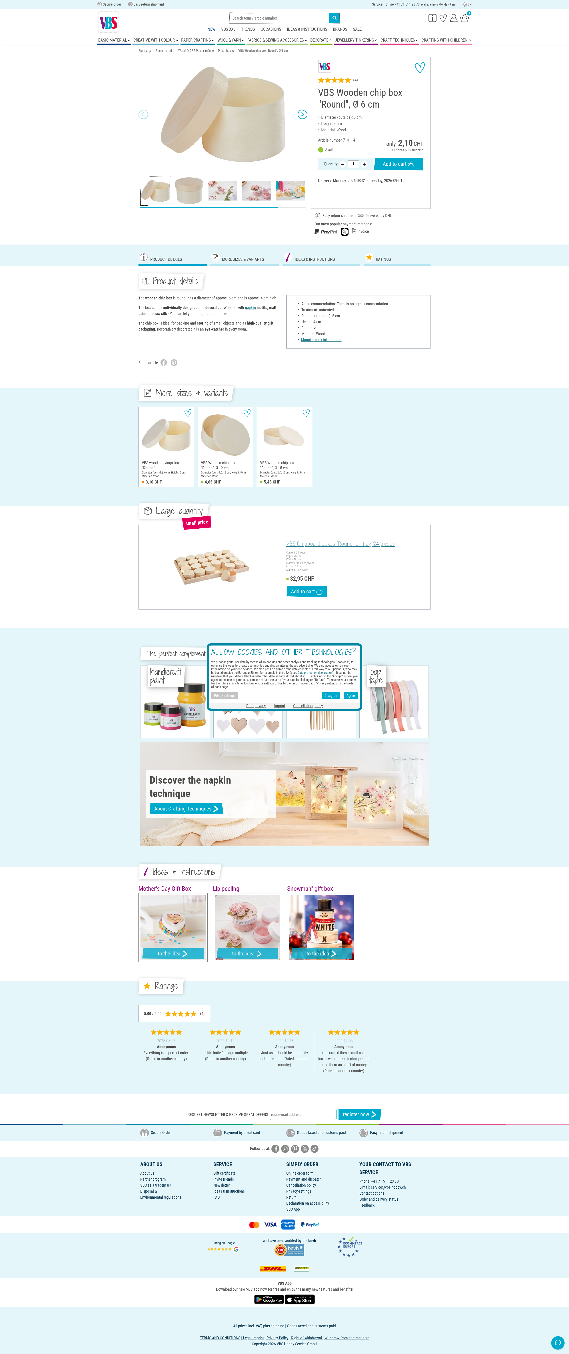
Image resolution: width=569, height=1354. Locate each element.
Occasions (271, 29)
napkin (250, 307)
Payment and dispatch (304, 1179)
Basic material (165, 51)
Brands (340, 29)
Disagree (331, 695)
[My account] (454, 17)
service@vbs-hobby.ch (388, 1187)
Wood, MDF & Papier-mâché (196, 51)
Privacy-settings (298, 1191)
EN (470, 4)
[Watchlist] (443, 17)
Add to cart (395, 164)
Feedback (367, 1205)
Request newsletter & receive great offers (228, 1114)
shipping (417, 150)
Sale (357, 29)
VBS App (293, 1209)
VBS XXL (228, 29)
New (211, 29)
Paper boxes (226, 51)
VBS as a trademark (155, 1185)
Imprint (279, 705)
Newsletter (221, 1185)
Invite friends (223, 1179)
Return (291, 1197)
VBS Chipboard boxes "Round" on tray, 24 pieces (340, 543)
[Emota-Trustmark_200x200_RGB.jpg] (349, 1246)
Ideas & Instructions (307, 29)
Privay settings (224, 695)
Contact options (371, 1193)
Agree (351, 695)
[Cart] (464, 17)
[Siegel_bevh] (289, 1249)
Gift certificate (224, 1173)
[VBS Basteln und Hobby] (108, 22)
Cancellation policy (301, 1185)
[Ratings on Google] (224, 1246)
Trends (248, 29)
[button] (143, 114)
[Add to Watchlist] (419, 67)
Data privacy (256, 705)
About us (147, 1173)
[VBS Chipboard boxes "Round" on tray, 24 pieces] (212, 567)
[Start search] (334, 18)
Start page (145, 51)
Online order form (300, 1173)
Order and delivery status (378, 1199)
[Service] (432, 17)
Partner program (153, 1179)
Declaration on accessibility (307, 1203)
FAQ (216, 1197)
